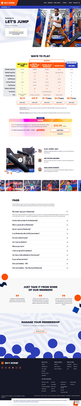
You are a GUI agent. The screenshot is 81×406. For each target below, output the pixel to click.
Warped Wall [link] (64, 382)
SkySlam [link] (43, 384)
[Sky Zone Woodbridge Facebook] (2, 368)
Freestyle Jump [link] (45, 382)
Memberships (50, 2)
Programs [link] (44, 375)
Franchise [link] (69, 366)
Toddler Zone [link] (73, 382)
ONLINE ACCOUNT (40, 331)
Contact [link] (75, 369)
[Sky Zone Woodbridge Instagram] (6, 368)
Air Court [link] (72, 384)
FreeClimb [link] (63, 384)
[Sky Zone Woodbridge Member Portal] (79, 2)
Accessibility (68, 395)
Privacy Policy (37, 395)
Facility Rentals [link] (58, 369)
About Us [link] (75, 364)
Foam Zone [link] (44, 388)
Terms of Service (43, 395)
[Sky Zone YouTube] (13, 368)
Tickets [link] (43, 364)
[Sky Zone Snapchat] (17, 368)
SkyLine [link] (53, 388)
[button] (6, 7)
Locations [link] (69, 364)
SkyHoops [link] (44, 391)
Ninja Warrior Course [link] (64, 387)
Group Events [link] (57, 366)
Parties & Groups (57, 2)
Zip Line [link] (62, 390)
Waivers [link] (43, 371)
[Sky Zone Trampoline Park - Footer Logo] (10, 363)
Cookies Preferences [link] (76, 395)
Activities (64, 2)
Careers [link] (75, 366)
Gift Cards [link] (44, 369)
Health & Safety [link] (45, 373)
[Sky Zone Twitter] (9, 368)
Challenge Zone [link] (64, 392)
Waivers (70, 2)
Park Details (75, 2)
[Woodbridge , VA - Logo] (10, 3)
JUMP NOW (60, 130)
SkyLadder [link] (53, 384)
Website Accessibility (61, 395)
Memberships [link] (45, 366)
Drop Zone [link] (53, 391)
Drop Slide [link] (53, 386)
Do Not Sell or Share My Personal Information (29, 401)
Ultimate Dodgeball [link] (46, 386)
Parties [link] (56, 364)
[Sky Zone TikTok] (20, 368)
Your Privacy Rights (52, 395)
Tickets (45, 2)
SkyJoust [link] (53, 382)
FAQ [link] (68, 369)
